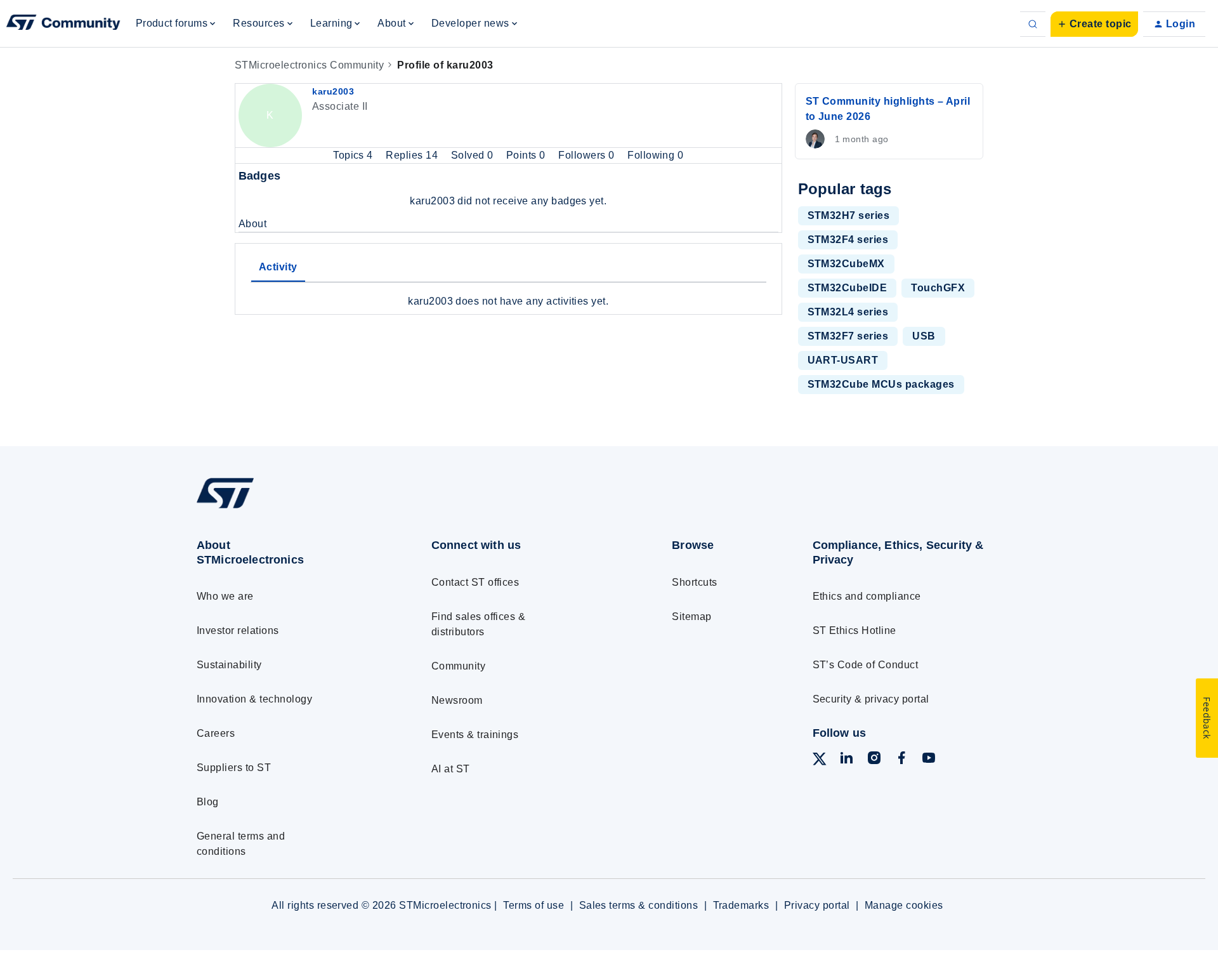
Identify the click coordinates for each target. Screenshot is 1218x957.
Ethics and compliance (867, 596)
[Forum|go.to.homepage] (63, 24)
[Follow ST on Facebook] (901, 760)
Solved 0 (473, 155)
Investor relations (238, 630)
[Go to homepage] (290, 508)
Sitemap (691, 616)
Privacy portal (817, 905)
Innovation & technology (254, 699)
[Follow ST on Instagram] (874, 760)
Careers (216, 733)
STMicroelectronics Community (309, 65)
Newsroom (457, 700)
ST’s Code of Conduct (866, 664)
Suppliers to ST (234, 767)
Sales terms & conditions (638, 905)
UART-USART (843, 360)
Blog (208, 801)
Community (458, 666)
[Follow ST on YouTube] (928, 760)
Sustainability (229, 664)
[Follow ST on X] (820, 761)
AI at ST (450, 768)
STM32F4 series (848, 239)
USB (923, 336)
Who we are (225, 596)
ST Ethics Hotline (854, 630)
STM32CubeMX (846, 263)
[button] (1094, 24)
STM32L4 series (848, 312)
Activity (278, 266)
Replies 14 (413, 155)
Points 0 (527, 155)
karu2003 (333, 91)
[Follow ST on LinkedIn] (846, 760)
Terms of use (533, 905)
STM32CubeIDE (847, 287)
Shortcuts (694, 582)
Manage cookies (904, 905)
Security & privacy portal (871, 699)
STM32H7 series (849, 215)
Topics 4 (354, 155)
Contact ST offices (475, 582)
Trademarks (741, 905)
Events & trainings (475, 734)
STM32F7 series (848, 336)
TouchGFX (938, 287)
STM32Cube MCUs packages (881, 384)
